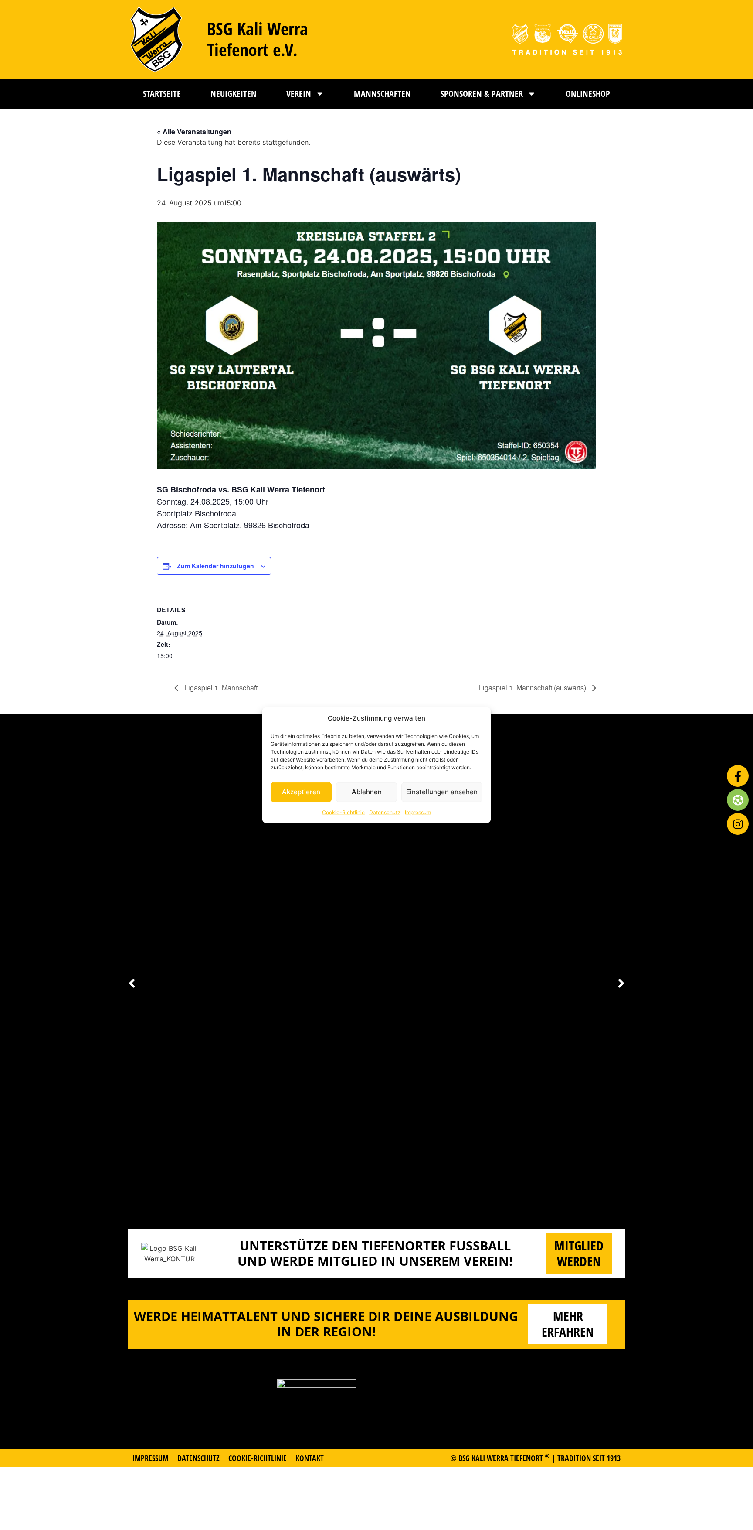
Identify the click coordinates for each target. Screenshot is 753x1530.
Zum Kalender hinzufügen (215, 565)
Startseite (162, 93)
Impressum (418, 812)
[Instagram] (738, 824)
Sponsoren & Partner (482, 93)
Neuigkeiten (233, 93)
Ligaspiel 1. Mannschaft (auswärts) (533, 688)
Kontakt (309, 1458)
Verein (298, 93)
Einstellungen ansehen (442, 792)
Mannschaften (382, 93)
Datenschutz (384, 812)
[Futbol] (738, 800)
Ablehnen (367, 792)
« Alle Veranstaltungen (194, 131)
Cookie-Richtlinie (343, 812)
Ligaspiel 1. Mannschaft (220, 688)
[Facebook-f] (738, 776)
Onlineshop (588, 93)
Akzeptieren (301, 792)
